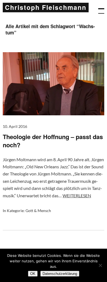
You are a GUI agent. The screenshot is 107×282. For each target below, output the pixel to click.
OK (32, 274)
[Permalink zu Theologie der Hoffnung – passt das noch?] (53, 113)
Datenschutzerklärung (60, 274)
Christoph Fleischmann (45, 7)
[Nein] (100, 265)
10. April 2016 (15, 126)
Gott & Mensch (38, 210)
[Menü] (98, 8)
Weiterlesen (77, 195)
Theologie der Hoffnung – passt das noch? (53, 140)
